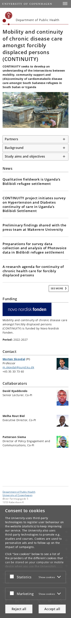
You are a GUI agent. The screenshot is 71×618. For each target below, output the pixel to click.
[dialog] (35, 561)
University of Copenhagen (17, 495)
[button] (65, 3)
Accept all (52, 609)
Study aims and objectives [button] (25, 156)
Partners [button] (11, 139)
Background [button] (14, 148)
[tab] (35, 139)
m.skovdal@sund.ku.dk (18, 367)
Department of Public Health (19, 491)
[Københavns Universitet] (7, 18)
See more (57, 288)
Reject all (19, 609)
